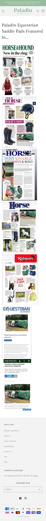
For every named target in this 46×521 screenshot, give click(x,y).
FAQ (5, 457)
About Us (7, 436)
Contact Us (8, 451)
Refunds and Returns (11, 431)
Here (36, 476)
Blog (5, 462)
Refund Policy (9, 446)
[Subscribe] (39, 489)
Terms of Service (10, 441)
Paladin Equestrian (25, 516)
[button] (2, 11)
